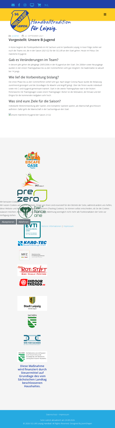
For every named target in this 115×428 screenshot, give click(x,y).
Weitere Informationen (51, 226)
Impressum (68, 226)
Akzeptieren (8, 221)
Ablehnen (24, 221)
